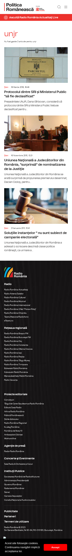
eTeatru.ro (8, 321)
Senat (7, 492)
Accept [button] (55, 547)
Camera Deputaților (13, 496)
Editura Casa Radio (12, 407)
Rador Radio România (14, 451)
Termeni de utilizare (16, 521)
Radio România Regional (15, 423)
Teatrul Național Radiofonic (16, 317)
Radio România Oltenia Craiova (18, 349)
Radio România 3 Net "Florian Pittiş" (20, 309)
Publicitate (11, 511)
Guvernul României (13, 485)
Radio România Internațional (17, 305)
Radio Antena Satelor (13, 294)
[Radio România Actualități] (24, 7)
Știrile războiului (11, 419)
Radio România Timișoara (16, 365)
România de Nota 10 (13, 431)
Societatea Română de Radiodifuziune (22, 477)
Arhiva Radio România (14, 411)
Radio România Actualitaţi (16, 290)
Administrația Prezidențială (16, 481)
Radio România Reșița (14, 357)
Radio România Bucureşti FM (17, 337)
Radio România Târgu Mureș (17, 361)
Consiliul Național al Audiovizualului (19, 500)
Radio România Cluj (13, 341)
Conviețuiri (9, 400)
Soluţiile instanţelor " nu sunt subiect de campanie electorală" (36, 220)
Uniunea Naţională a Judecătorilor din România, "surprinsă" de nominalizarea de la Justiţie (36, 150)
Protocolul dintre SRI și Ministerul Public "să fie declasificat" (36, 79)
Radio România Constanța (16, 345)
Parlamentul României (14, 488)
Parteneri (10, 516)
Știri (6, 87)
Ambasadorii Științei (13, 435)
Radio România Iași (13, 353)
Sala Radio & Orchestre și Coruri (18, 464)
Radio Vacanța (11, 380)
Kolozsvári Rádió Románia (16, 372)
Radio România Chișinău (15, 313)
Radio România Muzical (15, 301)
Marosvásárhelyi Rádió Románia (18, 376)
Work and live (10, 439)
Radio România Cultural (14, 297)
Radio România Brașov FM (16, 333)
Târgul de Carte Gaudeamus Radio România (24, 404)
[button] (23, 551)
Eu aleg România (11, 427)
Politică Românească (14, 415)
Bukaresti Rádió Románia (15, 368)
